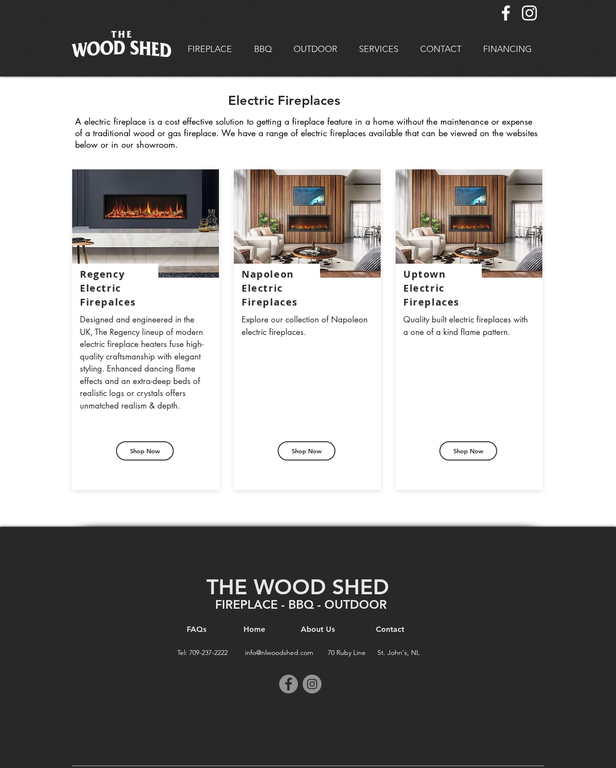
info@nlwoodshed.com (279, 652)
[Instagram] (529, 13)
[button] (210, 49)
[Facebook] (506, 13)
